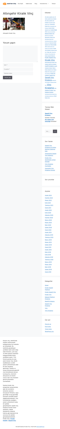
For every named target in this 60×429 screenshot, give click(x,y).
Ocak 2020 (48, 230)
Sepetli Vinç (52, 75)
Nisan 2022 (48, 200)
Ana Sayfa (20, 3)
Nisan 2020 (48, 222)
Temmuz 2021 (49, 205)
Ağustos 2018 (49, 257)
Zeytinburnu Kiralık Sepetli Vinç (51, 94)
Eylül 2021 (48, 203)
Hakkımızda (29, 3)
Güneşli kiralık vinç (50, 46)
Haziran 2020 (49, 217)
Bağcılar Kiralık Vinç (49, 33)
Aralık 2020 (48, 210)
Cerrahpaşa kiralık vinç (49, 41)
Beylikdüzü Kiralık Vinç (49, 39)
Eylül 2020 (48, 212)
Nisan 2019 (48, 242)
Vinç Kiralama (49, 310)
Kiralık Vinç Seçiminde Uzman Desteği (50, 159)
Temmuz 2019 (49, 237)
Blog (36, 3)
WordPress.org (49, 331)
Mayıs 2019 (48, 240)
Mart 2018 (48, 267)
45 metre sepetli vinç (49, 16)
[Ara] (55, 131)
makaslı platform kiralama (50, 64)
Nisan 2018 (48, 264)
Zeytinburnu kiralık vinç (49, 96)
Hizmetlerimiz (43, 3)
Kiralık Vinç (50, 60)
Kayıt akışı (48, 326)
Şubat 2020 (48, 227)
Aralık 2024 (48, 195)
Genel (46, 285)
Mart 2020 (48, 225)
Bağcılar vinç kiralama (49, 35)
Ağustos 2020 (49, 215)
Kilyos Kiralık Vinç (52, 54)
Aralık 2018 (48, 249)
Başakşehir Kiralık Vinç (50, 37)
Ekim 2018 (48, 252)
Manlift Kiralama (50, 301)
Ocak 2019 (48, 247)
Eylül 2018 (48, 254)
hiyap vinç (49, 52)
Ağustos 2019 (49, 235)
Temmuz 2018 (49, 259)
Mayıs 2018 (48, 262)
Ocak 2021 (48, 207)
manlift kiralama (49, 66)
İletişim (54, 3)
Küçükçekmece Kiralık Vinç (51, 62)
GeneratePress (40, 426)
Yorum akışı (48, 329)
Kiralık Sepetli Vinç (50, 57)
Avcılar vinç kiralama (51, 31)
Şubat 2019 (48, 244)
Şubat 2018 (48, 269)
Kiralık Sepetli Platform (50, 55)
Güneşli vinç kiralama (49, 48)
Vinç (46, 308)
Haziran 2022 (49, 198)
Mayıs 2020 (48, 220)
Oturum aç (48, 324)
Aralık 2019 (48, 232)
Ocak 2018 (48, 272)
